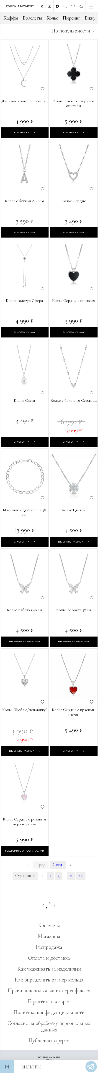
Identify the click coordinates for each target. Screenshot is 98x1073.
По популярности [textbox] (70, 30)
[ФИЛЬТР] (7, 1066)
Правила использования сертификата (49, 990)
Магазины (49, 936)
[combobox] (73, 31)
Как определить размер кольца (49, 979)
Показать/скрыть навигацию (91, 6)
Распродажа (49, 947)
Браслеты (32, 18)
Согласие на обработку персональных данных (49, 1026)
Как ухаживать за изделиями (49, 969)
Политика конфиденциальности (49, 1012)
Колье (52, 18)
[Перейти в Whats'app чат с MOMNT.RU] (91, 1066)
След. (58, 864)
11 (71, 875)
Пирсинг (71, 18)
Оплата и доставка (49, 958)
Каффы (10, 18)
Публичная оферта (49, 1040)
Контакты (49, 925)
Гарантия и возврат (49, 1001)
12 (81, 875)
